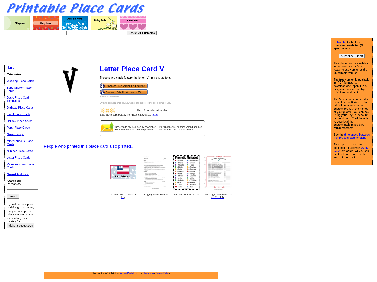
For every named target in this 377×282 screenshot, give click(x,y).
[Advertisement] (83, 49)
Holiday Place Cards (20, 121)
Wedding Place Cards (20, 81)
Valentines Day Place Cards (20, 166)
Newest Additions (18, 174)
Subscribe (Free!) (352, 56)
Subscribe (119, 127)
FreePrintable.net (167, 129)
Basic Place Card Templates (18, 99)
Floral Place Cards (18, 114)
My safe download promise (112, 103)
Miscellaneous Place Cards (20, 142)
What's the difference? (110, 97)
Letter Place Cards (18, 157)
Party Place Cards (18, 127)
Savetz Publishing (129, 273)
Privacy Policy (162, 273)
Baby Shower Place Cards (19, 89)
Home (10, 67)
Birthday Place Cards (20, 107)
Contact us (148, 273)
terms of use (164, 103)
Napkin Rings (15, 134)
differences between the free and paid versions (352, 136)
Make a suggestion (21, 225)
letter (155, 114)
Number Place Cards (20, 150)
